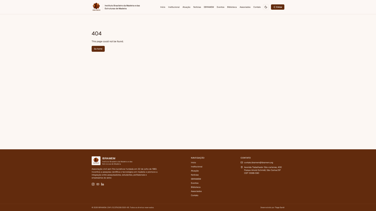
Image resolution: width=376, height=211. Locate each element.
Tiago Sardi (279, 207)
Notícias (197, 7)
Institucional (174, 7)
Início (162, 7)
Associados (245, 7)
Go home (98, 48)
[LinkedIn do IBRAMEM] (102, 184)
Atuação (186, 7)
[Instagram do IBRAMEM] (93, 184)
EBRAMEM (209, 7)
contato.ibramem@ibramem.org (258, 162)
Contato (257, 7)
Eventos (220, 7)
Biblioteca (232, 7)
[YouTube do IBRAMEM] (97, 184)
